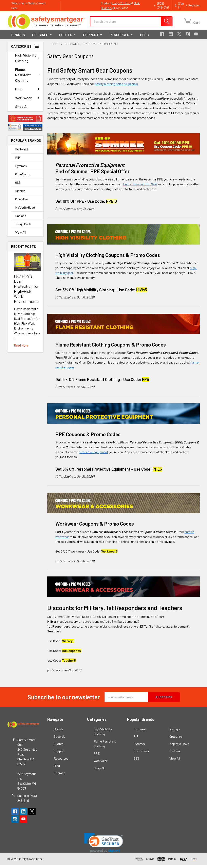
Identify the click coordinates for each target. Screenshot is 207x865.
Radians (20, 216)
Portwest (21, 149)
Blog (144, 34)
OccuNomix (23, 174)
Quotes (65, 34)
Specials (40, 34)
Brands (18, 34)
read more (21, 345)
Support (91, 34)
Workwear (23, 98)
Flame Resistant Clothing (23, 75)
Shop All (21, 106)
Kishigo (20, 191)
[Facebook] (162, 34)
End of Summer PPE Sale (140, 184)
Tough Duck (23, 224)
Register (194, 5)
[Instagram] (187, 34)
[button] (25, 118)
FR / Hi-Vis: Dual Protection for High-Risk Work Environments (26, 289)
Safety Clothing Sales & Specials (116, 84)
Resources (119, 34)
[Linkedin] (170, 34)
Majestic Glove (25, 207)
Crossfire (21, 199)
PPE (18, 89)
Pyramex (21, 166)
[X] (179, 34)
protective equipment (93, 452)
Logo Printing (121, 3)
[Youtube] (196, 34)
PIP (17, 157)
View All (20, 232)
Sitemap (59, 773)
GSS (18, 182)
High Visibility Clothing (25, 58)
